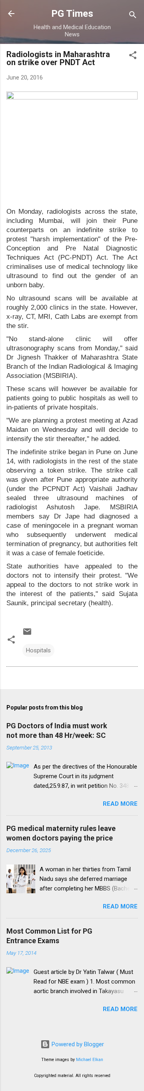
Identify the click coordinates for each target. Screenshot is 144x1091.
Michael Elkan (89, 1059)
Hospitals (38, 650)
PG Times (72, 13)
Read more (120, 803)
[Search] (133, 16)
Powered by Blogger (77, 1044)
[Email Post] (27, 634)
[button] (133, 56)
